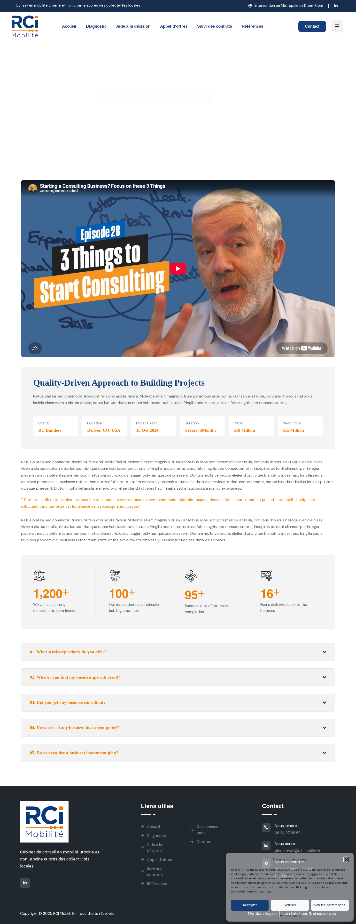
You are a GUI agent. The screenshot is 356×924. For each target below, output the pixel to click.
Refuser (290, 905)
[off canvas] (337, 27)
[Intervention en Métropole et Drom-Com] (250, 6)
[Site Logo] (25, 26)
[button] (346, 859)
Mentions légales (290, 915)
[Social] (336, 6)
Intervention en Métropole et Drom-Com (289, 5)
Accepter (250, 905)
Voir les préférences (330, 905)
